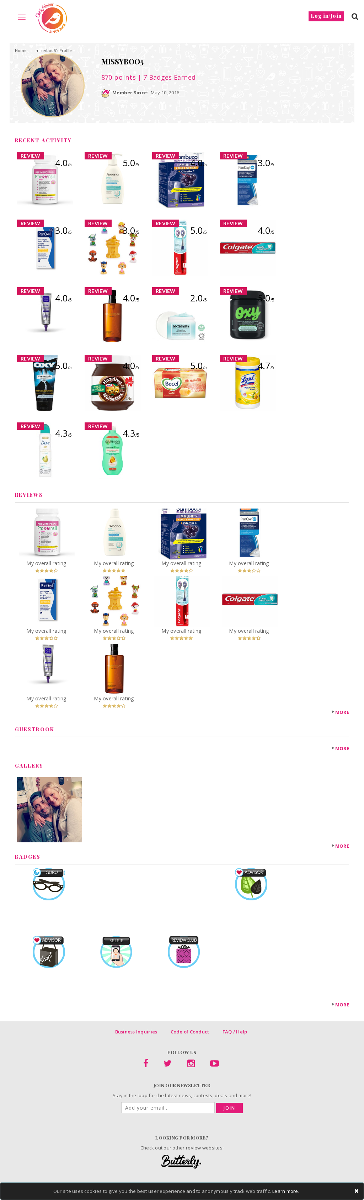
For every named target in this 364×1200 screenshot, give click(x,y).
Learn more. (285, 1191)
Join (229, 1108)
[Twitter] (167, 1065)
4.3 (63, 433)
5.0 (131, 163)
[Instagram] (191, 1065)
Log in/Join (326, 15)
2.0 (198, 298)
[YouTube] (214, 1065)
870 (118, 77)
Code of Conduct (190, 1031)
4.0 (63, 163)
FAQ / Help (235, 1031)
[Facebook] (145, 1065)
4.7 (266, 365)
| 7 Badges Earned (166, 77)
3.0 (266, 163)
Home (21, 50)
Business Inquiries (136, 1031)
